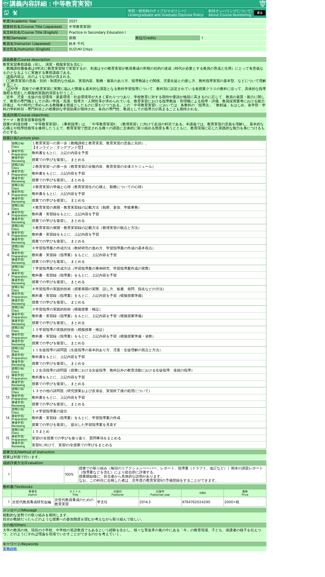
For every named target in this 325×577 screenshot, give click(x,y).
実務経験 (10, 549)
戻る (260, 12)
